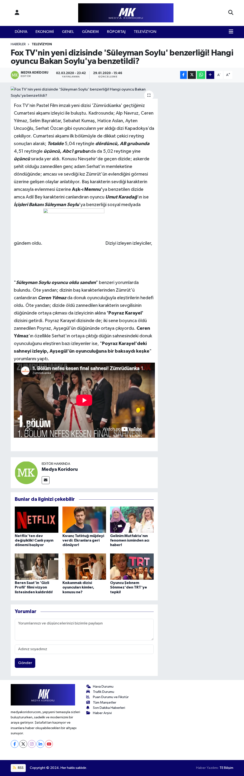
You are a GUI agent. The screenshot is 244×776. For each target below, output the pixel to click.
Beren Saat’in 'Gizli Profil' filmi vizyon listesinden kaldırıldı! (34, 587)
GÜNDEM (90, 32)
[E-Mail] (46, 480)
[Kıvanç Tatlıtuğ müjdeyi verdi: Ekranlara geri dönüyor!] (84, 519)
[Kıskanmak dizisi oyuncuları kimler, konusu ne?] (84, 566)
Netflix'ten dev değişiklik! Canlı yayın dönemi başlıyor (34, 540)
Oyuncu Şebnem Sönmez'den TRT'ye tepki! (128, 587)
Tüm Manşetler (104, 702)
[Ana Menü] (231, 32)
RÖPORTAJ (116, 32)
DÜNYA (21, 32)
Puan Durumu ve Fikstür (111, 697)
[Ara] (230, 13)
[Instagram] (32, 744)
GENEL (68, 32)
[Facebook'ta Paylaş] (183, 75)
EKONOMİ (45, 32)
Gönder (25, 663)
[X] (23, 744)
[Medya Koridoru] (26, 473)
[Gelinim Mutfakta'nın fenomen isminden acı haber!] (132, 519)
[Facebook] (15, 744)
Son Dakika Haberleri (109, 708)
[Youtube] (49, 744)
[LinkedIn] (40, 744)
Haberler (18, 44)
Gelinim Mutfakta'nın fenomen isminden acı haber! (129, 540)
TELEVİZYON (145, 32)
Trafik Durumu (103, 692)
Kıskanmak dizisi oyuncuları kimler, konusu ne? (78, 587)
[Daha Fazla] (210, 75)
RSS (20, 768)
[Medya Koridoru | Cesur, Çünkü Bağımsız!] (125, 13)
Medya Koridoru (60, 469)
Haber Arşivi (102, 713)
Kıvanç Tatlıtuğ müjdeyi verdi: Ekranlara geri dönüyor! (83, 540)
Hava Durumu (103, 686)
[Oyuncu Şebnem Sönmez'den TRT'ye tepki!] (132, 566)
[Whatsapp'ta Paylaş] (201, 75)
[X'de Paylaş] (192, 75)
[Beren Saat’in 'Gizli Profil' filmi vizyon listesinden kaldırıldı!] (36, 566)
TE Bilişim (226, 768)
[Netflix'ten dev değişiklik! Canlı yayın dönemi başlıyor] (36, 519)
